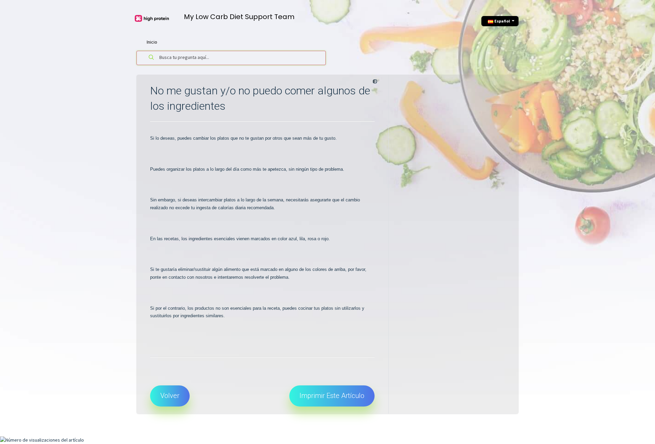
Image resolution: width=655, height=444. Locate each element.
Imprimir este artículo (332, 396)
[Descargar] (314, 133)
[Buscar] (151, 58)
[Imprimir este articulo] (374, 82)
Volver (169, 396)
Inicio (152, 42)
